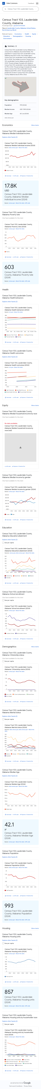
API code (16, 176)
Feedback (31, 3)
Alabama (23, 28)
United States (31, 28)
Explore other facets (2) (9, 137)
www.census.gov (9, 117)
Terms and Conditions (15, 1086)
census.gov (12, 203)
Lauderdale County (13, 28)
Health (27, 34)
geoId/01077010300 (19, 25)
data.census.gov (13, 147)
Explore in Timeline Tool (27, 176)
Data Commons (11, 3)
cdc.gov (11, 312)
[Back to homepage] (3, 3)
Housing (28, 36)
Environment (7, 38)
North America (7, 30)
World (14, 30)
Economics (18, 34)
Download (8, 176)
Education (6, 36)
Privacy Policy (28, 1086)
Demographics (18, 36)
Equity (34, 34)
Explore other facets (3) (9, 716)
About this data (23, 147)
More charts (35, 125)
